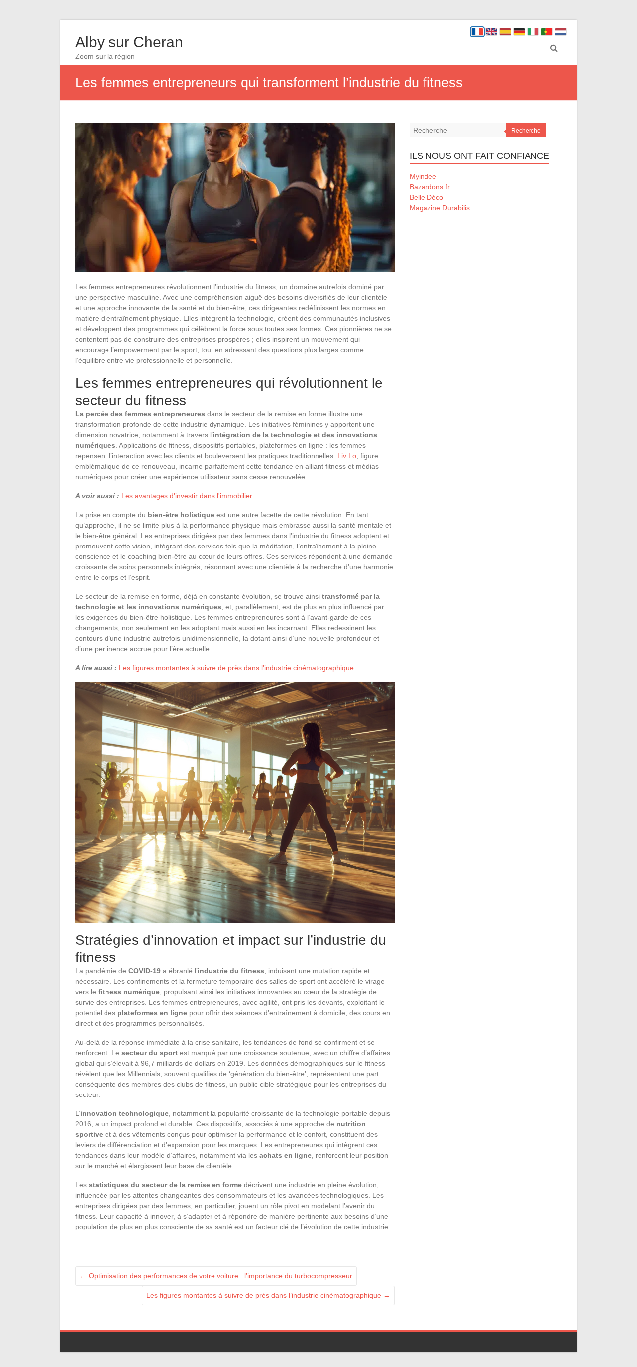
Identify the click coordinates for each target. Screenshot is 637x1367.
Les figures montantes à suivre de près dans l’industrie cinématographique (268, 1295)
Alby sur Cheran (129, 42)
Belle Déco (426, 197)
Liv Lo (346, 456)
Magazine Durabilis (440, 208)
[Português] (547, 32)
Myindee (423, 176)
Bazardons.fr (430, 187)
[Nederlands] (561, 32)
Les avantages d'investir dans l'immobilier (186, 496)
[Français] (477, 32)
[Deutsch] (519, 32)
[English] (491, 32)
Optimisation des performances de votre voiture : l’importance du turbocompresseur (216, 1276)
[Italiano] (533, 32)
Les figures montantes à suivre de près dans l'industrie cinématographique (236, 668)
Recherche (526, 130)
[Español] (505, 32)
